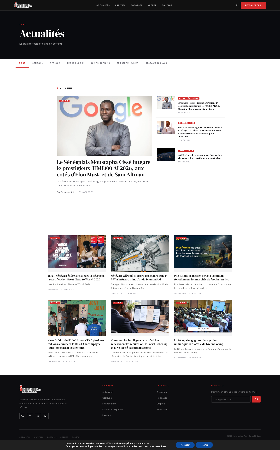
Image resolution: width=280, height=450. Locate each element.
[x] (38, 416)
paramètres (160, 446)
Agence (152, 5)
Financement (109, 403)
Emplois (161, 403)
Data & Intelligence (112, 409)
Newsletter (253, 5)
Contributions (100, 63)
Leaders (106, 415)
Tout (22, 63)
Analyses (120, 5)
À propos (162, 392)
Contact (167, 5)
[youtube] (30, 416)
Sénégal (37, 63)
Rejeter (204, 444)
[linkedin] (22, 416)
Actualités (103, 5)
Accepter (185, 444)
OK (256, 399)
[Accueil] (23, 5)
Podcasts (136, 5)
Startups (107, 397)
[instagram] (46, 416)
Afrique (55, 63)
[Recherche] (237, 5)
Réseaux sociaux (156, 63)
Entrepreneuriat (128, 63)
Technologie (75, 63)
